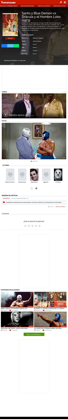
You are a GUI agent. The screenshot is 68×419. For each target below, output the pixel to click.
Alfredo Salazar (37, 41)
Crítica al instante (44, 6)
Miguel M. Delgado (38, 38)
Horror (34, 44)
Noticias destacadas (28, 6)
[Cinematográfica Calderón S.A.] (34, 159)
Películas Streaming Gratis (9, 6)
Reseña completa (60, 206)
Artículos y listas (59, 6)
